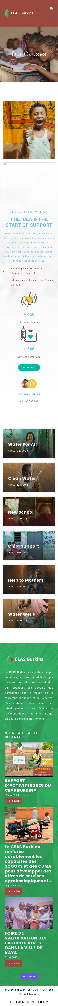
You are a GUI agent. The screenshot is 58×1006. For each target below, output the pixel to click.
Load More (29, 976)
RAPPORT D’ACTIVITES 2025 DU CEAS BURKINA (28, 785)
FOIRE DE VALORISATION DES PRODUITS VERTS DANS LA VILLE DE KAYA (26, 943)
